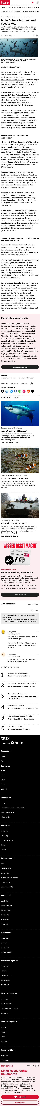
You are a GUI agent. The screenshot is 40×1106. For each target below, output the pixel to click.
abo (2, 864)
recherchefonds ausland (9, 878)
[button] (37, 2)
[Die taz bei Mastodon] (12, 744)
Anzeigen (4, 1041)
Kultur (3, 770)
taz (5, 738)
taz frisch (4, 943)
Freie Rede (5, 919)
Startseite (4, 11)
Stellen (3, 845)
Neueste (30, 604)
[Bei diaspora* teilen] (24, 391)
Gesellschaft (5, 766)
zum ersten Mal (14, 157)
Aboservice (5, 1060)
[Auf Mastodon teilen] (6, 391)
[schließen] (37, 1066)
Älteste (37, 604)
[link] (3, 7)
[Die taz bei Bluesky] (16, 744)
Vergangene (5, 980)
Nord (3, 784)
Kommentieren (14, 384)
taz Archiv (4, 1013)
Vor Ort (3, 971)
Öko (10, 11)
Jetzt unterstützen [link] (20, 367)
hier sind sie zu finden (29, 621)
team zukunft (5, 938)
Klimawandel (5, 817)
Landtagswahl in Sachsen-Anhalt (12, 808)
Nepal (3, 803)
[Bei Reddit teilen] (28, 391)
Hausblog (4, 836)
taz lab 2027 (5, 985)
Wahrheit (4, 789)
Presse (3, 850)
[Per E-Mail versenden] (2, 391)
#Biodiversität (30, 378)
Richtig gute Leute (7, 812)
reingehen (4, 924)
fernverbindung (6, 906)
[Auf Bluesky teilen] (11, 391)
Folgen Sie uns (5, 743)
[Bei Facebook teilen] (15, 391)
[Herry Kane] (3, 632)
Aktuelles (4, 831)
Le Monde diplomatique (9, 1008)
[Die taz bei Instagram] (21, 744)
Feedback (4, 1055)
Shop (3, 1037)
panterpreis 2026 (7, 887)
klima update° (6, 910)
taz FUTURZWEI (6, 1004)
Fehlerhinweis (24, 384)
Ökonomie (17, 11)
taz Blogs (4, 999)
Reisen (3, 1027)
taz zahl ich (5, 873)
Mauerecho (5, 915)
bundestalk (5, 901)
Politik (3, 757)
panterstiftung (6, 882)
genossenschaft (6, 868)
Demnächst (5, 966)
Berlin (3, 780)
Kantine (3, 1032)
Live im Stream (6, 975)
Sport (3, 775)
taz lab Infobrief (6, 952)
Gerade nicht (30, 1066)
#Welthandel (20, 378)
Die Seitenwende (7, 840)
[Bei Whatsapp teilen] (19, 391)
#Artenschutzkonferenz (8, 378)
